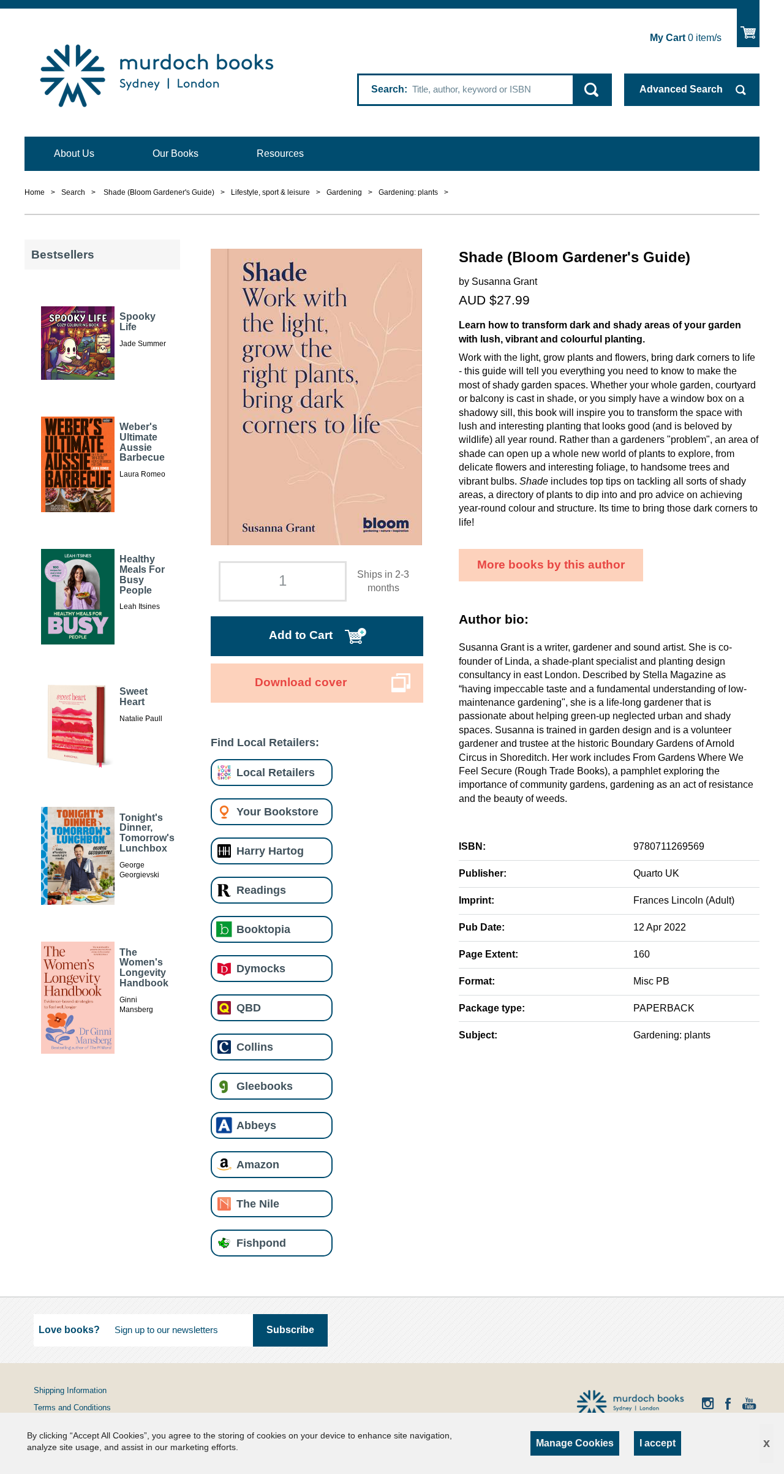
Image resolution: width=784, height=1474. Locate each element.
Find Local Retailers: (265, 742)
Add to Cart (301, 635)
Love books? (69, 1330)
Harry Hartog (270, 850)
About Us (74, 153)
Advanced (681, 89)
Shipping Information (70, 1390)
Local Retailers (275, 772)
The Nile (257, 1203)
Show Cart (748, 28)
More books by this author (551, 564)
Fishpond (261, 1242)
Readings (261, 889)
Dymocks (260, 968)
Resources (280, 153)
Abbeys (256, 1125)
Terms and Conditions (72, 1407)
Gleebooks (264, 1085)
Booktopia (263, 929)
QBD (248, 1007)
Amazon (257, 1164)
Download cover (301, 682)
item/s (686, 37)
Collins (254, 1046)
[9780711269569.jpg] (316, 396)
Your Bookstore (277, 811)
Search (387, 89)
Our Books (175, 153)
